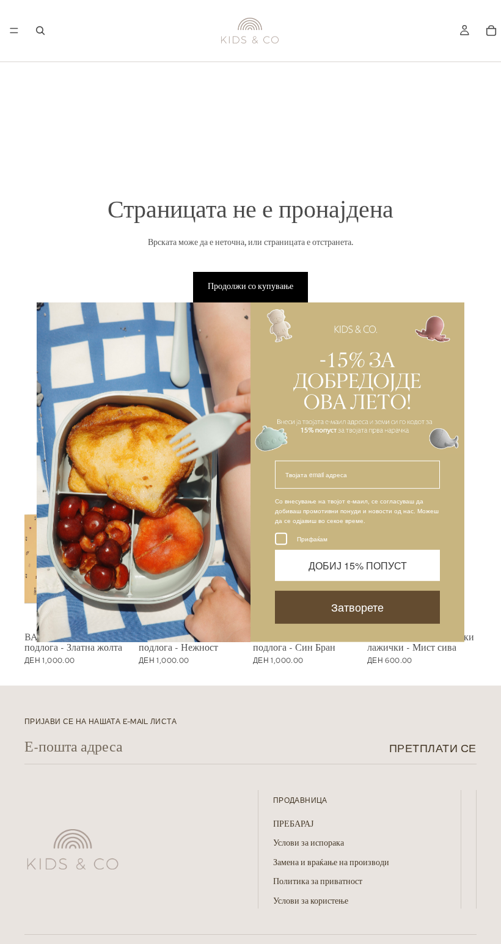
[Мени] (14, 30)
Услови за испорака (308, 844)
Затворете (357, 607)
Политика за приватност (317, 883)
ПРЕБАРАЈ (293, 825)
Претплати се (433, 748)
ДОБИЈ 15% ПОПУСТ (358, 565)
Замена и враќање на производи (331, 863)
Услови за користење (310, 902)
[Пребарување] (40, 30)
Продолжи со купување (250, 287)
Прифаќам (312, 539)
